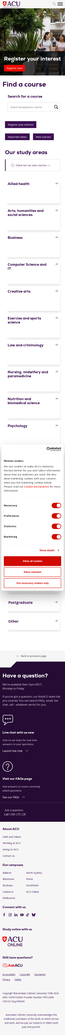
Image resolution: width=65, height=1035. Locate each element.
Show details (47, 550)
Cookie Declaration (36, 486)
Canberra (8, 891)
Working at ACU (12, 843)
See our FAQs (10, 797)
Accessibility (8, 974)
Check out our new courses (31, 165)
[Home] (16, 7)
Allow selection (33, 572)
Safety (17, 979)
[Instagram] (10, 915)
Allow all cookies (32, 561)
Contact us (9, 855)
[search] (54, 4)
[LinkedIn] (16, 915)
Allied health (19, 183)
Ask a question (14, 810)
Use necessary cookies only (32, 583)
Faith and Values (12, 836)
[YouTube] (22, 915)
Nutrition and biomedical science (24, 401)
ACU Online (32, 891)
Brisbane (8, 885)
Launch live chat (12, 751)
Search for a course (25, 96)
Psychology (17, 425)
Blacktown (8, 879)
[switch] (56, 516)
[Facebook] (4, 915)
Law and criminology (26, 345)
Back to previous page (33, 656)
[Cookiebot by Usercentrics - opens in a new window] (46, 449)
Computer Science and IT (27, 266)
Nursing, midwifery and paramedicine (28, 374)
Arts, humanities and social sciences (26, 212)
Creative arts (19, 291)
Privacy (6, 979)
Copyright (25, 974)
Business (15, 237)
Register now (14, 68)
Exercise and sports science (24, 320)
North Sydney (34, 872)
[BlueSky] (34, 915)
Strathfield (32, 885)
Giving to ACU (10, 849)
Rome (29, 879)
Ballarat (7, 872)
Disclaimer (40, 974)
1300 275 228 (17, 814)
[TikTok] (27, 915)
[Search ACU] (56, 107)
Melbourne (9, 898)
